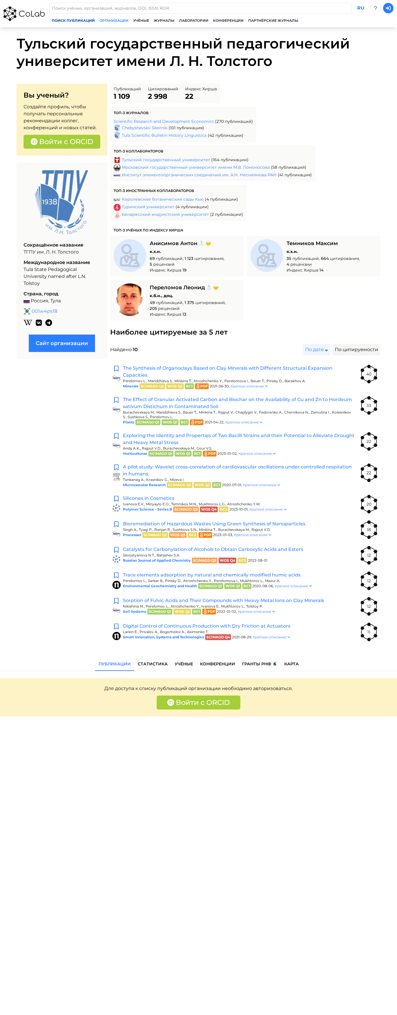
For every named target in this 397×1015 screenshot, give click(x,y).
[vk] (39, 323)
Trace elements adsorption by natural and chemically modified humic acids (212, 575)
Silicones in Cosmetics (148, 498)
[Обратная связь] (375, 8)
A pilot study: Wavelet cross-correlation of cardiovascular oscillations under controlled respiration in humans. (237, 470)
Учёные (141, 20)
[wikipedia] (28, 323)
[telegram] (48, 323)
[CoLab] (24, 13)
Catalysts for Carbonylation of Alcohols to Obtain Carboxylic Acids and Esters (213, 549)
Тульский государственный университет (166, 159)
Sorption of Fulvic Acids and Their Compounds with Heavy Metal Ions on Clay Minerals (223, 600)
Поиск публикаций (73, 20)
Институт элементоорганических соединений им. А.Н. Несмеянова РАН (199, 174)
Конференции (228, 20)
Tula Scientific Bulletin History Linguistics (164, 135)
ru (360, 8)
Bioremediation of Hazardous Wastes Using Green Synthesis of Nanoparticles (214, 524)
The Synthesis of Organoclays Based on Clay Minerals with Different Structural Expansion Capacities (227, 371)
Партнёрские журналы (273, 20)
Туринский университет (148, 206)
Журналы (164, 20)
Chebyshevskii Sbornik (144, 127)
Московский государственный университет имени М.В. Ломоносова (196, 167)
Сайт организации (62, 343)
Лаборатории (193, 20)
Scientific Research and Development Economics (164, 121)
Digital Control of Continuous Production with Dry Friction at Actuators (206, 626)
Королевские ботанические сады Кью (163, 199)
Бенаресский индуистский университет (165, 214)
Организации (113, 20)
